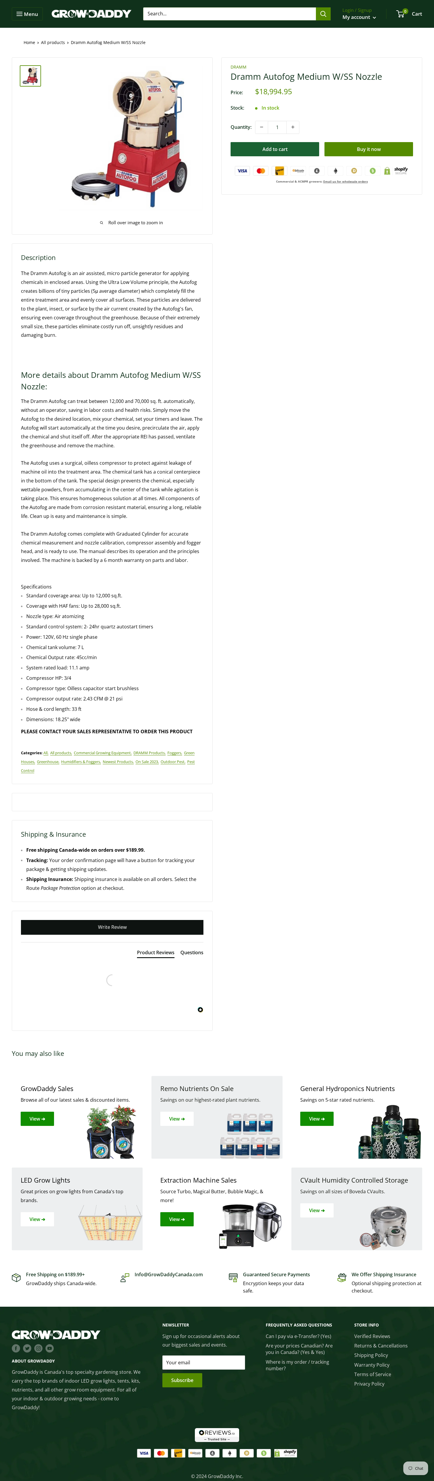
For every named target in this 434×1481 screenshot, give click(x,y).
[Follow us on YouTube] (49, 1348)
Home (29, 42)
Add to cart (275, 149)
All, (45, 752)
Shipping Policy (371, 1355)
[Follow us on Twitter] (27, 1348)
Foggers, (174, 752)
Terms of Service (372, 1374)
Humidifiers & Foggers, (81, 761)
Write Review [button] (112, 927)
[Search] (323, 13)
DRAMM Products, (149, 752)
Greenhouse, (48, 761)
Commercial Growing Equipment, (103, 752)
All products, (61, 752)
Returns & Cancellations (381, 1345)
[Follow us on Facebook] (16, 1348)
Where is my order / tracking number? (297, 1365)
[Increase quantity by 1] (293, 127)
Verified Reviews (372, 1336)
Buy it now (369, 149)
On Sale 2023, (147, 761)
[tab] (155, 953)
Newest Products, (118, 761)
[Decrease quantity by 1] (261, 127)
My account (356, 17)
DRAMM (239, 67)
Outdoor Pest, (173, 761)
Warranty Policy (371, 1365)
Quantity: (241, 127)
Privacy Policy (369, 1384)
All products (53, 42)
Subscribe (182, 1380)
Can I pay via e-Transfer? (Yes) (298, 1336)
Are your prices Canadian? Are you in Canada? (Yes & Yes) (299, 1348)
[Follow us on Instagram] (38, 1348)
